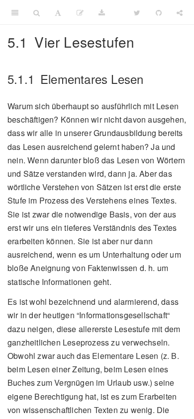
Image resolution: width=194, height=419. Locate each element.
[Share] (179, 12)
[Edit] (80, 12)
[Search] (36, 12)
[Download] (101, 12)
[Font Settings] (58, 12)
